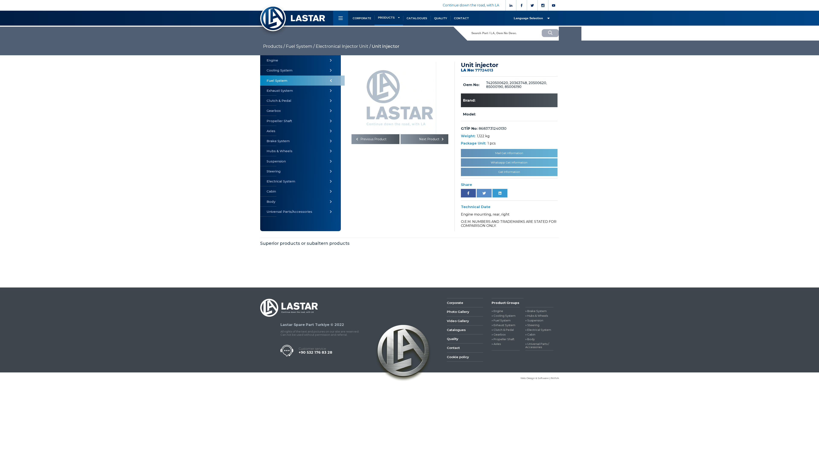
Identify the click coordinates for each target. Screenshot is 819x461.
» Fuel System (501, 320)
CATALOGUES (417, 18)
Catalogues (456, 330)
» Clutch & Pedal (503, 329)
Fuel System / (300, 46)
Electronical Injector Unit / (343, 46)
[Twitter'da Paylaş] (484, 193)
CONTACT (461, 18)
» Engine (497, 311)
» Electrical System (538, 329)
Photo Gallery (458, 312)
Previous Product (373, 139)
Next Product (429, 139)
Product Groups (505, 303)
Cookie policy (458, 357)
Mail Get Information (509, 153)
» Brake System (536, 311)
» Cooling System (504, 315)
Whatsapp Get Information (509, 162)
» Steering (532, 325)
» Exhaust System (503, 325)
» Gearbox (499, 334)
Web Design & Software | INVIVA (539, 378)
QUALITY (440, 18)
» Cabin (530, 334)
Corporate (455, 303)
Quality (452, 339)
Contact (453, 348)
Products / (274, 46)
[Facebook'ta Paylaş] (468, 193)
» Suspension (534, 320)
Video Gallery (458, 321)
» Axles (496, 344)
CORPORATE (362, 18)
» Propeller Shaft (503, 339)
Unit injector (385, 46)
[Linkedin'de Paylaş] (499, 193)
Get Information (509, 172)
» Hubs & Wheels (536, 315)
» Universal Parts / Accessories (537, 345)
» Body (530, 339)
